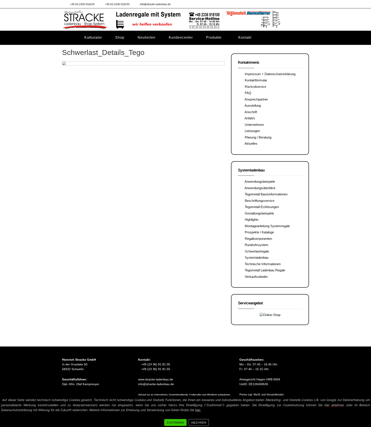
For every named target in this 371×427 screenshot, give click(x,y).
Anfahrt (249, 118)
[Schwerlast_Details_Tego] (143, 138)
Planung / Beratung (257, 137)
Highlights (250, 219)
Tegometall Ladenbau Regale (264, 270)
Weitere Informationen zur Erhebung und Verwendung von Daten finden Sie (145, 410)
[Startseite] (68, 37)
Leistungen (251, 131)
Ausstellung (252, 105)
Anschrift (250, 112)
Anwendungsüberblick (259, 188)
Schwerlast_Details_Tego (103, 52)
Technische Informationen (262, 264)
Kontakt (244, 37)
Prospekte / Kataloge (258, 232)
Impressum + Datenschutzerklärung (269, 74)
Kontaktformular (255, 80)
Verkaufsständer (255, 276)
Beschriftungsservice (258, 200)
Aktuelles (250, 143)
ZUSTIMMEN (175, 422)
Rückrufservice (254, 86)
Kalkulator (93, 37)
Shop (119, 37)
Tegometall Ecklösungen (261, 207)
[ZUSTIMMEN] (365, 411)
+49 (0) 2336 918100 (82, 4)
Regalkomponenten (257, 238)
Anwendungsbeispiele (259, 181)
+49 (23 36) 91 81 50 (155, 369)
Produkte (214, 37)
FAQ (247, 93)
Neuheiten (146, 37)
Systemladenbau (255, 257)
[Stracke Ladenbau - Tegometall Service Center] (185, 19)
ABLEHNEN (199, 422)
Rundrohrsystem (255, 245)
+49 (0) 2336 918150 (116, 4)
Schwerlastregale (256, 251)
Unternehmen (253, 124)
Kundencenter (181, 37)
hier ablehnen (334, 405)
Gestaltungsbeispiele (258, 213)
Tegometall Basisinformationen (265, 194)
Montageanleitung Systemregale (266, 226)
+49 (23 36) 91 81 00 (155, 364)
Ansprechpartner (255, 99)
